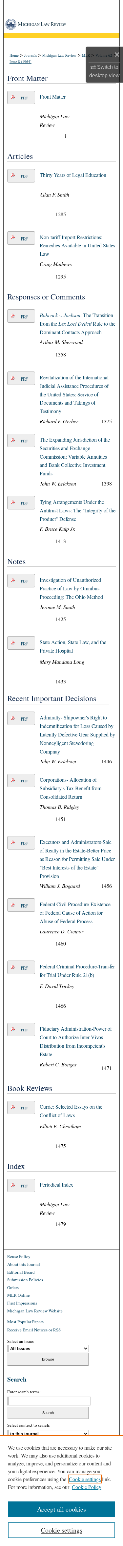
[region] (61, 1490)
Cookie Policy (86, 1486)
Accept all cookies (61, 1509)
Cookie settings (85, 1479)
